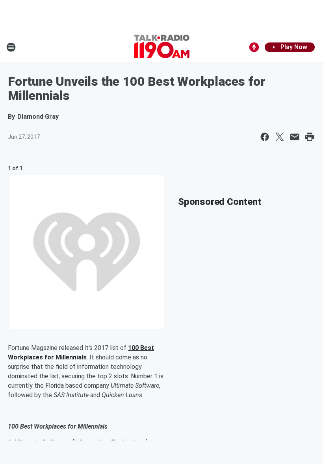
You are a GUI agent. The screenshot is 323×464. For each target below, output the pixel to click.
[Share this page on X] (279, 136)
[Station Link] (161, 47)
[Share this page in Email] (294, 136)
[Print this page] (309, 136)
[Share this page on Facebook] (264, 136)
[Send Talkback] (254, 47)
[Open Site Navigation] (11, 47)
